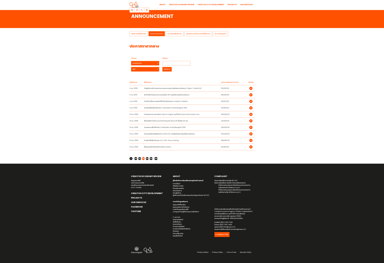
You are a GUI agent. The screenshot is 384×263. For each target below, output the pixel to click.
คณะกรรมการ (177, 190)
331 (139, 158)
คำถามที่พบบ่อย (178, 233)
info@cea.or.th (229, 227)
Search (167, 69)
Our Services (246, 4)
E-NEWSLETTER (222, 234)
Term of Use (231, 252)
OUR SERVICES (138, 202)
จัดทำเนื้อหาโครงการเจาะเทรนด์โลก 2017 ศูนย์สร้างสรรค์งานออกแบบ (166, 95)
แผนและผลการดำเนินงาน (181, 207)
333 (147, 158)
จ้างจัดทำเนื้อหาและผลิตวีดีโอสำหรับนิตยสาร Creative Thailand (166, 101)
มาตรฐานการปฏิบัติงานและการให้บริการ (186, 212)
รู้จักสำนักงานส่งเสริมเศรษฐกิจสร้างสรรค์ (188, 180)
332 (143, 158)
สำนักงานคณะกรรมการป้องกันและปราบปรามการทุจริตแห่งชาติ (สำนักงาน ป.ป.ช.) (234, 186)
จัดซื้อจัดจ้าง (177, 222)
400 (156, 158)
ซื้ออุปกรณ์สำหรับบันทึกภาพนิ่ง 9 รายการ (157, 147)
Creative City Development (211, 4)
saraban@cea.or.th (238, 229)
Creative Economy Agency (135, 5)
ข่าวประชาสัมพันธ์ (178, 226)
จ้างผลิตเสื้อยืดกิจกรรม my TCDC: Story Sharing (161, 140)
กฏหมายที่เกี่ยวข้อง (179, 205)
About (162, 4)
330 (135, 158)
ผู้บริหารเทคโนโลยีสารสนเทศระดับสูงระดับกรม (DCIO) (191, 195)
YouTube (136, 211)
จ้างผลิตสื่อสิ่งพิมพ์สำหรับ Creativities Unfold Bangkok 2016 (165, 108)
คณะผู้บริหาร (177, 193)
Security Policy (245, 252)
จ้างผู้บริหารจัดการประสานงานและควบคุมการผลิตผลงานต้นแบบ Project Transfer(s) (173, 88)
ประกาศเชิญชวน (220, 34)
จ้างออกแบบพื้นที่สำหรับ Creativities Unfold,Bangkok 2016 (165, 127)
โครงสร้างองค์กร (178, 188)
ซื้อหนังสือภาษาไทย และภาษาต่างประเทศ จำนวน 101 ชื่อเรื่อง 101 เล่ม (166, 121)
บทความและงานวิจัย (137, 183)
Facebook (137, 206)
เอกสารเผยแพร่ (178, 219)
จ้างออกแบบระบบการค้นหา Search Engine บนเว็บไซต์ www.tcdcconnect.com (172, 114)
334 (151, 158)
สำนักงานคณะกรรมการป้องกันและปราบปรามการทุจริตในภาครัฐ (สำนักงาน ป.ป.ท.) (234, 191)
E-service (176, 217)
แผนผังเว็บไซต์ (177, 236)
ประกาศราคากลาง (156, 34)
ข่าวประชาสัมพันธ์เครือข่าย (181, 229)
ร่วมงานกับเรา (177, 224)
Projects (232, 4)
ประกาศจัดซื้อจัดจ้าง (174, 34)
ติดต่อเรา (176, 231)
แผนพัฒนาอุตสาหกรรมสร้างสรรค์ (142, 185)
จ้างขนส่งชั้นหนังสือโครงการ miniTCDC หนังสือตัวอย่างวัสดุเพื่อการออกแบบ (169, 134)
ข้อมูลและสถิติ (135, 180)
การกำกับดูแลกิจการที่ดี (180, 209)
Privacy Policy (217, 252)
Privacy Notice (202, 252)
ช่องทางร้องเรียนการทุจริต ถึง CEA (226, 180)
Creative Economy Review (181, 4)
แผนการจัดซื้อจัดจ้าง (138, 34)
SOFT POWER (136, 187)
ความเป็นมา (176, 183)
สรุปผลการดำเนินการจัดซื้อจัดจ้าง (198, 34)
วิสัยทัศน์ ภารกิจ (178, 186)
